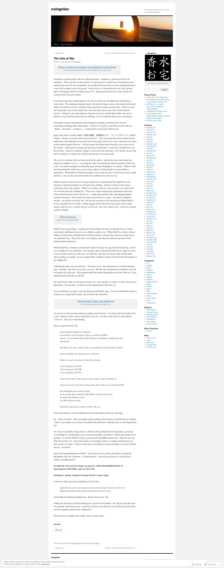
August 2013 (150, 181)
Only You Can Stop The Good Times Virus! (121, 53)
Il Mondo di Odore (152, 312)
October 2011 (150, 216)
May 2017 (149, 153)
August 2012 (150, 202)
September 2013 (151, 179)
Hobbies (149, 286)
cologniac (60, 9)
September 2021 (151, 134)
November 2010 (151, 237)
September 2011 (151, 219)
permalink (95, 543)
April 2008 (149, 251)
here (107, 291)
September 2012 (151, 200)
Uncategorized (76, 543)
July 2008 (149, 244)
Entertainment (150, 272)
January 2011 (150, 235)
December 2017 (151, 151)
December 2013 (151, 176)
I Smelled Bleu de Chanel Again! (156, 111)
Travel (148, 300)
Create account (150, 338)
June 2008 (149, 247)
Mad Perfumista (151, 317)
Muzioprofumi (150, 319)
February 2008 (151, 256)
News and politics (152, 293)
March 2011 (150, 230)
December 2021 (151, 132)
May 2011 (149, 226)
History (148, 284)
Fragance (149, 277)
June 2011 (149, 223)
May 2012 (149, 207)
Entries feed (150, 342)
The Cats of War (64, 58)
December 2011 (151, 212)
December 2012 (151, 193)
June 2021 (149, 139)
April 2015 (149, 169)
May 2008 (149, 249)
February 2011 (151, 233)
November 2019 (151, 146)
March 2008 (150, 254)
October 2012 (150, 198)
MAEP (122, 194)
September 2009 (151, 240)
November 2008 (151, 242)
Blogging (149, 265)
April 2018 (149, 148)
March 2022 (150, 130)
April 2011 (149, 228)
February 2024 (151, 127)
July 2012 (149, 205)
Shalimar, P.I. (59, 53)
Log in (148, 340)
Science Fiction (151, 298)
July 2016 (149, 160)
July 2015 (149, 167)
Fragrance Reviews (152, 282)
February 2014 (151, 172)
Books (148, 268)
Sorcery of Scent (151, 324)
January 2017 (150, 155)
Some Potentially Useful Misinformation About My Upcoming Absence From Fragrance (158, 115)
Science (148, 296)
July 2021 (149, 137)
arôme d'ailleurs (151, 310)
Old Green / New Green (153, 120)
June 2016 (149, 162)
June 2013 (149, 186)
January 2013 (150, 191)
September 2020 (151, 144)
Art (147, 263)
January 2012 (150, 209)
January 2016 (150, 165)
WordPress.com (151, 347)
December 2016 (151, 158)
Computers (149, 270)
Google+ (149, 331)
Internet (148, 289)
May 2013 (149, 188)
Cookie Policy (45, 564)
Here (56, 135)
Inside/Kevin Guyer (152, 314)
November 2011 (151, 214)
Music (148, 291)
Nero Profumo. (151, 321)
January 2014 (150, 174)
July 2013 (149, 183)
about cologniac (67, 44)
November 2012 (151, 195)
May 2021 (149, 141)
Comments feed (151, 345)
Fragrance (149, 279)
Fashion (148, 275)
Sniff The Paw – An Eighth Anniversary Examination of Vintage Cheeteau (155, 106)
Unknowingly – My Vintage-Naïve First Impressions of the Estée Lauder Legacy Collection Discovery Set (157, 99)
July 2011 (149, 221)
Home (56, 44)
